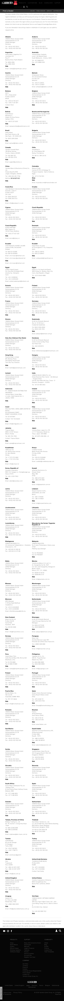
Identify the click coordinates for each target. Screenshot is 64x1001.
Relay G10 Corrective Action (32, 943)
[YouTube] (4, 931)
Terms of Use (7, 992)
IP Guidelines (7, 994)
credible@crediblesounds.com (45, 461)
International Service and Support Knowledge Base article (39, 24)
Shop (33, 178)
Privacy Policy (17, 992)
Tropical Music (15, 438)
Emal (12, 105)
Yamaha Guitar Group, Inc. (30, 976)
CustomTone (32, 3)
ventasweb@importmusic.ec (44, 258)
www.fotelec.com (41, 724)
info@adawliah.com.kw (43, 484)
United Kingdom (19, 985)
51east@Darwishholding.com (44, 705)
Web (6, 66)
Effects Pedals (14, 948)
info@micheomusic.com (16, 703)
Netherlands (55, 985)
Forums (26, 952)
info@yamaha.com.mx (42, 579)
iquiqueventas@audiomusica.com (19, 126)
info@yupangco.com (42, 668)
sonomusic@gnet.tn (15, 855)
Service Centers (29, 953)
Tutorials (26, 950)
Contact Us (26, 974)
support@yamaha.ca (15, 162)
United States (9, 985)
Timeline (25, 965)
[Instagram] (8, 931)
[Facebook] (11, 931)
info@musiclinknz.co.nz (16, 631)
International (32, 987)
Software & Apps (15, 952)
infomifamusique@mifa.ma (17, 611)
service (49, 10)
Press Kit (25, 967)
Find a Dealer (8, 11)
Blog (40, 3)
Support (58, 3)
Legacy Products (29, 948)
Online (32, 10)
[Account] (24, 7)
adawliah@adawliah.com (43, 745)
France (41, 985)
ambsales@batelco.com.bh (44, 86)
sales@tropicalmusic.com (17, 443)
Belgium (47, 985)
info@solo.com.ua (14, 873)
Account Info (28, 955)
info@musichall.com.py (43, 648)
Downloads (48, 3)
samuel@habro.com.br (16, 143)
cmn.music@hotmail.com (17, 255)
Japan (28, 985)
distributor (57, 10)
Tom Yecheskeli (15, 419)
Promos (46, 948)
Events (46, 946)
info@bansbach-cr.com (16, 203)
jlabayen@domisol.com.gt (44, 333)
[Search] (27, 7)
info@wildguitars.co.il (15, 424)
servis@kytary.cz (14, 238)
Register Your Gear (29, 957)
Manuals (26, 946)
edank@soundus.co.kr (16, 481)
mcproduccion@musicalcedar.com (46, 182)
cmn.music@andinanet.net (17, 258)
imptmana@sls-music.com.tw (18, 834)
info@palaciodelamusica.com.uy (19, 909)
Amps (11, 943)
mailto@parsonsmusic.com (17, 368)
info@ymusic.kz (14, 464)
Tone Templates (49, 952)
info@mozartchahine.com (43, 503)
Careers (25, 969)
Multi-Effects (14, 944)
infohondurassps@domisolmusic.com (47, 351)
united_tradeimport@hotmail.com (19, 281)
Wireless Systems (15, 950)
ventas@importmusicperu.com (18, 668)
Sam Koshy (40, 871)
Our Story (25, 964)
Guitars (12, 946)
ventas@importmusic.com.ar (18, 68)
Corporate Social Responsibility (32, 971)
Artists (46, 943)
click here (13, 24)
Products (22, 3)
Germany (34, 985)
